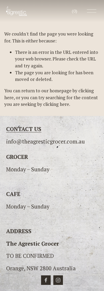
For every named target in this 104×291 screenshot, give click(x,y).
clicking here (56, 104)
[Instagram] (58, 280)
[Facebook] (46, 280)
